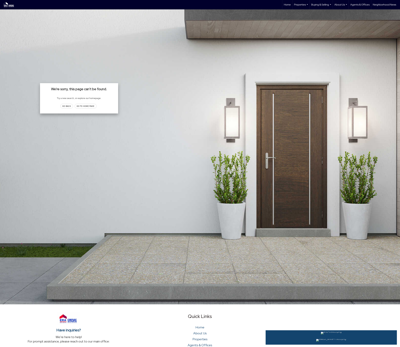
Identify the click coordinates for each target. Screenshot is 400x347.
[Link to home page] (10, 4)
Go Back (66, 106)
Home (287, 4)
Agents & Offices (360, 4)
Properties (301, 6)
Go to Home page (86, 106)
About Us (341, 6)
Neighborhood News (384, 4)
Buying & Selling (321, 6)
